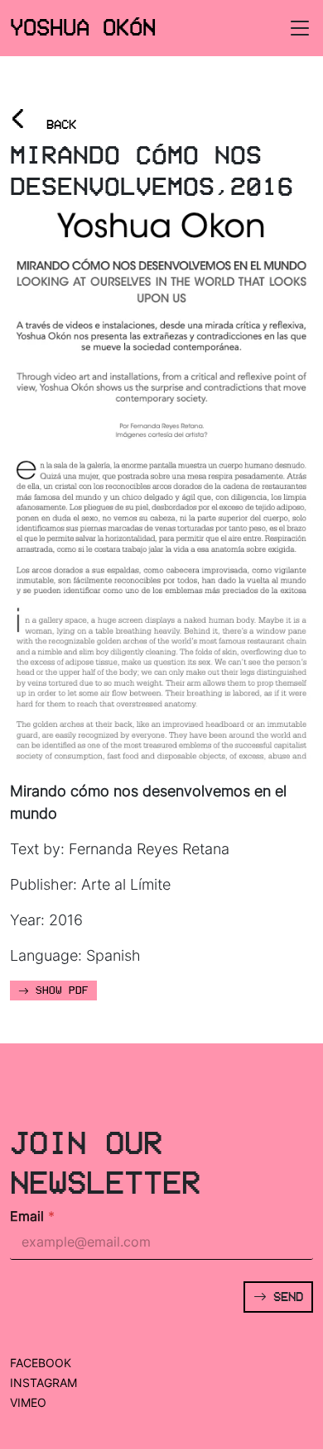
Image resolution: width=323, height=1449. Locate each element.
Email (32, 1216)
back (43, 119)
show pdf (59, 990)
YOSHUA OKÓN (83, 27)
